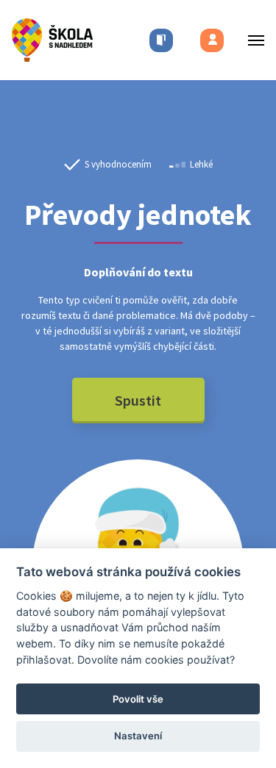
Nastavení (138, 736)
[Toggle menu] (251, 40)
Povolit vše (138, 699)
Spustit (138, 400)
